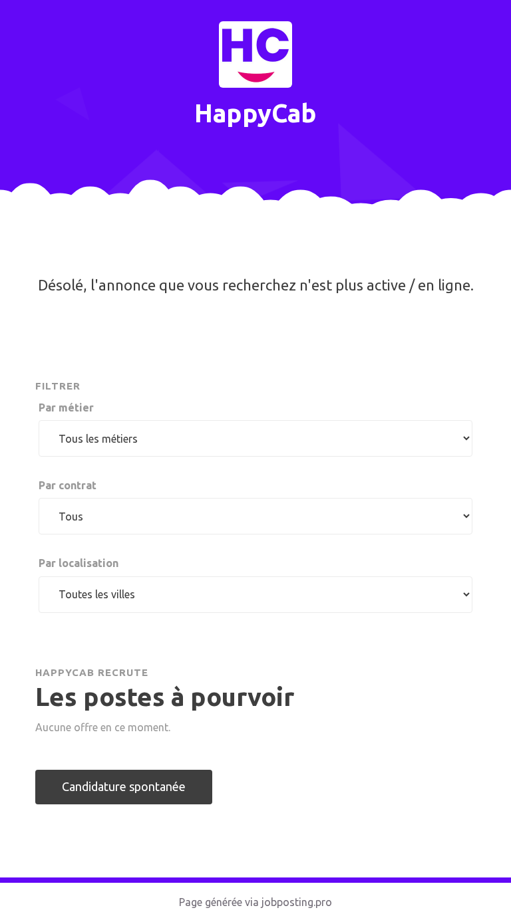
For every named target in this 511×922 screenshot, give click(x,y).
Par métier (66, 407)
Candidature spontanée (124, 786)
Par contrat (67, 485)
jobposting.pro (296, 902)
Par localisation (78, 563)
